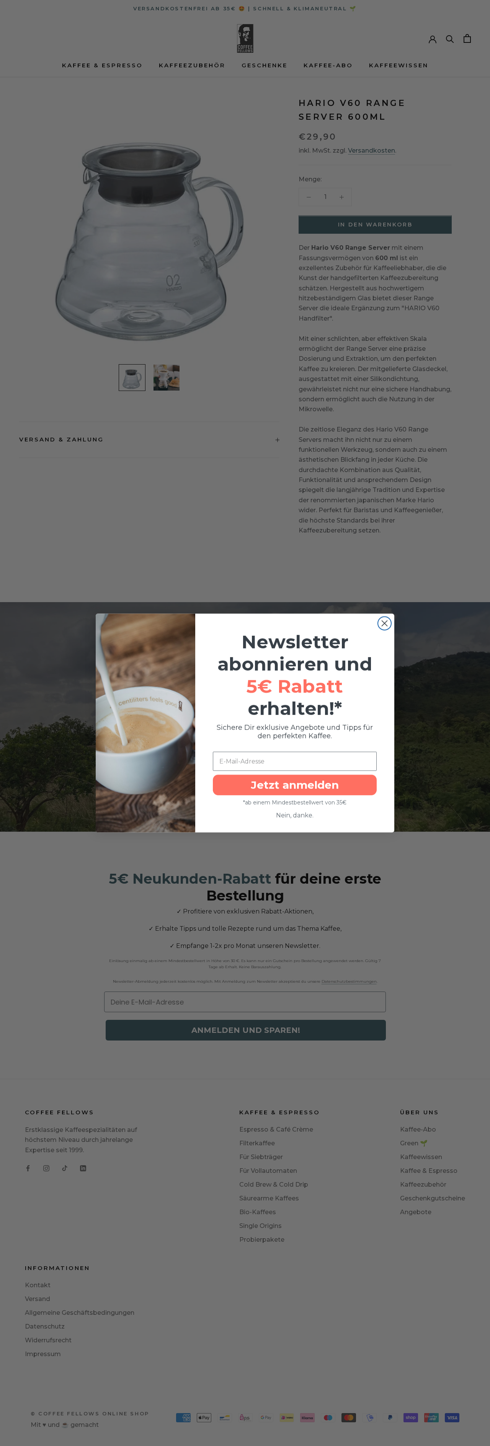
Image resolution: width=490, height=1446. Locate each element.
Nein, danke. (295, 815)
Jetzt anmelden (295, 784)
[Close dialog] (384, 623)
